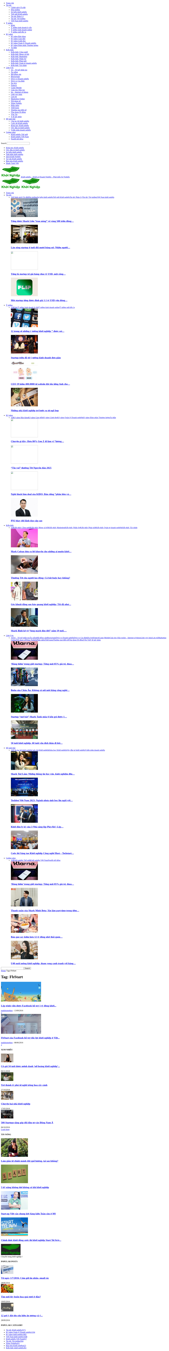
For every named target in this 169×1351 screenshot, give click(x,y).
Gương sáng (11, 132)
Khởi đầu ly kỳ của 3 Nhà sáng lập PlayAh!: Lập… (37, 826)
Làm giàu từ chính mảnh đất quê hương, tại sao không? (29, 1161)
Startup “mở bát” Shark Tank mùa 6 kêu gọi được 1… (39, 716)
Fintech (14, 85)
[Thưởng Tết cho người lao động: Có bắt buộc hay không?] (24, 573)
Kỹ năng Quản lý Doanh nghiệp (23, 43)
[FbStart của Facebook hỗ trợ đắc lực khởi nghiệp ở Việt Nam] (21, 1033)
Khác (13, 25)
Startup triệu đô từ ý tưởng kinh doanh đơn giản (36, 357)
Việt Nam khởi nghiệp (19, 21)
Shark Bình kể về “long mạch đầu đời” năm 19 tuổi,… (39, 630)
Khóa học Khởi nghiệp (20, 126)
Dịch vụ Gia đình (17, 81)
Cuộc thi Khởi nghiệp (19, 123)
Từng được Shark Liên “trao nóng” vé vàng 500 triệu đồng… (42, 221)
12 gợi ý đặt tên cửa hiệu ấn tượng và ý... (22, 1315)
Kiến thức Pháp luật (18, 61)
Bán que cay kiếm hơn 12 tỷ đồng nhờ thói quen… (37, 937)
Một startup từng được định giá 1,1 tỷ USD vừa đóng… (39, 300)
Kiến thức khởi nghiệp (16, 1348)
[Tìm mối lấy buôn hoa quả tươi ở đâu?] (7, 1292)
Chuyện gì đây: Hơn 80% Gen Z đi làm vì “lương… (37, 441)
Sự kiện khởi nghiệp (19, 12)
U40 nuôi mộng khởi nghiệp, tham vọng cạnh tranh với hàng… (43, 963)
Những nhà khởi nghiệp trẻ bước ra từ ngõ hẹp (35, 410)
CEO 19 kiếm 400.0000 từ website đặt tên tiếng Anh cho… (40, 384)
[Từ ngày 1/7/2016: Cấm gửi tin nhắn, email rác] (7, 1273)
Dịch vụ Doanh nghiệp (20, 79)
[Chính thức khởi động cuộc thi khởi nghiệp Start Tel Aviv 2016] (14, 1235)
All (12, 197)
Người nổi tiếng (17, 139)
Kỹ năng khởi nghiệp (16, 1334)
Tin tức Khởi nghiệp (16, 1330)
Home (3, 971)
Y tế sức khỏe (16, 117)
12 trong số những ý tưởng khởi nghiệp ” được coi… (37, 331)
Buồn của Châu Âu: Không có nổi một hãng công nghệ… (40, 690)
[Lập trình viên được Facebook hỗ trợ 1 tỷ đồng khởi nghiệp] (21, 1001)
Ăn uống (14, 72)
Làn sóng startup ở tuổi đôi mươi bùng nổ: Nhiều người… (40, 247)
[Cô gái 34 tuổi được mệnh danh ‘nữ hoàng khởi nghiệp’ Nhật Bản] (7, 1062)
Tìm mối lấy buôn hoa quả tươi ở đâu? (21, 1296)
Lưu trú (14, 97)
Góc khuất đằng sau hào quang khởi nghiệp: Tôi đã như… (41, 604)
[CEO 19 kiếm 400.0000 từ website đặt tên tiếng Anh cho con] (24, 379)
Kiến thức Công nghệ (19, 52)
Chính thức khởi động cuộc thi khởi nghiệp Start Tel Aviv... (31, 1240)
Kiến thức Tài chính (19, 65)
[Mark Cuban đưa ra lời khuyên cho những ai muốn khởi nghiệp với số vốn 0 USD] (24, 547)
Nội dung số (16, 101)
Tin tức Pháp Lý (17, 16)
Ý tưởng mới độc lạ (18, 32)
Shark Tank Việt (12, 163)
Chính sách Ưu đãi (18, 7)
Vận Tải (14, 114)
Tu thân (14, 48)
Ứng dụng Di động (18, 112)
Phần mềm (15, 105)
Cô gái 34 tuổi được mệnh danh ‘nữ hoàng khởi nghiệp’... (30, 1066)
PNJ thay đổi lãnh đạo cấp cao (26, 520)
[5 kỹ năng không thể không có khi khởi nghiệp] (14, 1182)
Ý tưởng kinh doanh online (21, 30)
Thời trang (15, 108)
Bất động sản (16, 74)
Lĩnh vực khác (16, 94)
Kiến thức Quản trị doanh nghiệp (24, 63)
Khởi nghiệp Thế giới (19, 134)
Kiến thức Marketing (19, 56)
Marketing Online (18, 99)
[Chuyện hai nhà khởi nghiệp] (7, 1099)
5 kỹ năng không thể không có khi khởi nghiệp (25, 1187)
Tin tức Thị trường (18, 19)
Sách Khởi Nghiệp (13, 157)
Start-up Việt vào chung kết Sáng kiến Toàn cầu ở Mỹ (28, 1213)
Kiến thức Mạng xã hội (20, 54)
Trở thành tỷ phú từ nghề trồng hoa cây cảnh (24, 1085)
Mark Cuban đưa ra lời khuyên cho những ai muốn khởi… (41, 551)
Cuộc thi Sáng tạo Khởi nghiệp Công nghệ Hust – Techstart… (42, 853)
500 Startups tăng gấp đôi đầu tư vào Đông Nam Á (27, 1122)
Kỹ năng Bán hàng (18, 36)
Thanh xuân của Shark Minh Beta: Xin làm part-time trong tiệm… (45, 910)
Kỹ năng (9, 34)
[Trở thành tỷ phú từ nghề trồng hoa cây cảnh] (7, 1080)
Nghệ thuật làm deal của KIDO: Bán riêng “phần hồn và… (41, 494)
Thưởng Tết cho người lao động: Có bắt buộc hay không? (40, 578)
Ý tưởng (9, 23)
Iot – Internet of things (19, 92)
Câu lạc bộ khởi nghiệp (20, 121)
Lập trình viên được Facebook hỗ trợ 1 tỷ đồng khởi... (28, 1005)
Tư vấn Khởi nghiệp (14, 159)
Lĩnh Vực (10, 68)
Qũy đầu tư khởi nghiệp (20, 128)
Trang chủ (10, 3)
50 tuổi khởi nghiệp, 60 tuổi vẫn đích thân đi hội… (37, 743)
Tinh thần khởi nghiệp (14, 154)
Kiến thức (10, 50)
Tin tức (9, 5)
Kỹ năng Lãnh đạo (18, 41)
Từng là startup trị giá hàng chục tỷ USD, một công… (38, 274)
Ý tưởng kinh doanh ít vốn (21, 27)
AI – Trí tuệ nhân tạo (19, 70)
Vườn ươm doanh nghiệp (21, 130)
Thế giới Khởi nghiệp (19, 14)
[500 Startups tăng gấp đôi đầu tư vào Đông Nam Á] (7, 1118)
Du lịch (14, 83)
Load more (5, 1129)
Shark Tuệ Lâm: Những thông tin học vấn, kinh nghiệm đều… (43, 774)
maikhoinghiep (7, 1011)
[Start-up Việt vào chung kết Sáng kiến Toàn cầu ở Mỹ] (14, 1209)
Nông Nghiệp (16, 103)
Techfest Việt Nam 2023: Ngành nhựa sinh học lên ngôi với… (42, 800)
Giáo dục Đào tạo (18, 90)
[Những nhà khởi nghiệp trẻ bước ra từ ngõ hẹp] (24, 406)
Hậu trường (15, 10)
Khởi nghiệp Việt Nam (20, 137)
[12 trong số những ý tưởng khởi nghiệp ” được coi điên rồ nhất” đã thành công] (24, 326)
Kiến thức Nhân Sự (18, 59)
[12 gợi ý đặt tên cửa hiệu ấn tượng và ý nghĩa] (7, 1311)
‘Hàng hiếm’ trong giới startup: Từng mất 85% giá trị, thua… (42, 664)
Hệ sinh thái (10, 119)
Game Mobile (16, 88)
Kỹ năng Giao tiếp (18, 39)
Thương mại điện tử (18, 110)
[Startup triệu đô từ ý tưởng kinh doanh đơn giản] (24, 353)
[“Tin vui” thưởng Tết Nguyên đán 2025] (24, 463)
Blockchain (15, 77)
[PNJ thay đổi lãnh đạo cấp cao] (24, 516)
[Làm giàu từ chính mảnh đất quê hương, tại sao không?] (14, 1156)
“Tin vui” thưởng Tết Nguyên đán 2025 (31, 468)
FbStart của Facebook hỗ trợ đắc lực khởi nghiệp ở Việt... (30, 1037)
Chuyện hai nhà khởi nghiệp (15, 1103)
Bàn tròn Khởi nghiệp (14, 161)
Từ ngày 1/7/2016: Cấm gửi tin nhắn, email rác (25, 1278)
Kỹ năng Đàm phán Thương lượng (24, 45)
